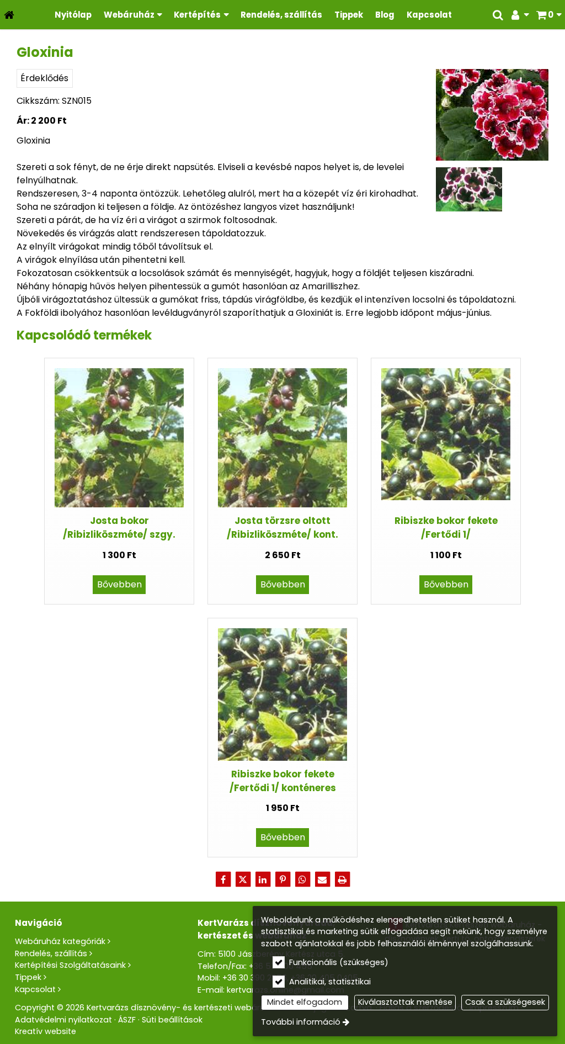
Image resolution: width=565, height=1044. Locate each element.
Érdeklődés (44, 78)
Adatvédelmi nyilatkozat (63, 1019)
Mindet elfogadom (304, 1002)
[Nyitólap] (9, 14)
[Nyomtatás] (342, 879)
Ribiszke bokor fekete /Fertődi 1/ (446, 527)
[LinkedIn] (262, 879)
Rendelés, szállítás (51, 953)
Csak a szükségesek (505, 1002)
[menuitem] (9, 14)
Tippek (28, 977)
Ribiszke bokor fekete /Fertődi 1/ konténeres (283, 780)
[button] (548, 14)
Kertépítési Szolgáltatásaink (70, 965)
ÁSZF (127, 1019)
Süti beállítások (172, 1019)
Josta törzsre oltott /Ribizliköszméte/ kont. (282, 527)
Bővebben (119, 584)
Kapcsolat (35, 989)
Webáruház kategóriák (60, 941)
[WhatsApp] (302, 879)
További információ (300, 1021)
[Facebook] (223, 879)
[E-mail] (322, 879)
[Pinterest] (282, 879)
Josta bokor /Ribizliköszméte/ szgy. (119, 527)
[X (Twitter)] (243, 879)
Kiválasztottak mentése (405, 1002)
